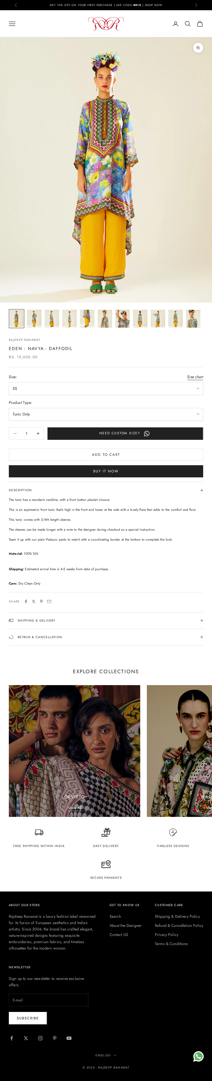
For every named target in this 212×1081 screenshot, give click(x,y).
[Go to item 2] (34, 318)
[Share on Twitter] (33, 601)
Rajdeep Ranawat (24, 340)
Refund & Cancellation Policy (179, 925)
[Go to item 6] (105, 318)
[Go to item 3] (52, 318)
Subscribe (28, 1018)
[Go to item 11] (193, 318)
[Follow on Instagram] (40, 1038)
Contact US (119, 934)
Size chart (195, 377)
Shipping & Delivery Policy (177, 916)
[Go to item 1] (16, 318)
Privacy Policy (166, 934)
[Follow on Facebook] (11, 1038)
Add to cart (106, 454)
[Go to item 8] (140, 318)
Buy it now (106, 471)
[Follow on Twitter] (26, 1038)
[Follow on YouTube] (69, 1038)
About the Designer (126, 925)
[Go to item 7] (122, 318)
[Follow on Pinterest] (54, 1038)
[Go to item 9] (158, 318)
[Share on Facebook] (26, 601)
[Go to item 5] (87, 318)
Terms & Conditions (171, 943)
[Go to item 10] (175, 318)
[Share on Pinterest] (41, 601)
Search (115, 916)
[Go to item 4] (69, 318)
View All (74, 808)
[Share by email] (49, 601)
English (103, 1055)
